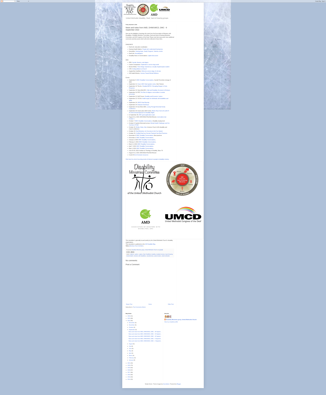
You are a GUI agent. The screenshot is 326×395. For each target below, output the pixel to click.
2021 (129, 363)
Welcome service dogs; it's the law (151, 71)
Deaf (144, 254)
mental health (129, 256)
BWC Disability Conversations (145, 80)
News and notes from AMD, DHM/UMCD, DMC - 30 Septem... (145, 331)
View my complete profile (171, 322)
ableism (132, 254)
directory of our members (136, 246)
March (131, 355)
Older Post (171, 304)
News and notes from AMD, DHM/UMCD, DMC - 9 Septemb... (145, 338)
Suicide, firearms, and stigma (140, 62)
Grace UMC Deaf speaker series (146, 84)
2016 (129, 374)
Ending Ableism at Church (139, 69)
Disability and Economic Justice (153, 96)
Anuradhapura (139, 53)
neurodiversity (150, 256)
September (132, 329)
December (132, 322)
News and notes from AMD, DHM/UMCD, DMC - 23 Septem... (145, 334)
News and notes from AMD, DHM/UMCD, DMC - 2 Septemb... (145, 341)
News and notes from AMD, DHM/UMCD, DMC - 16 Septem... (145, 336)
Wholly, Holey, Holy (141, 127)
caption (141, 254)
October (131, 327)
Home (150, 304)
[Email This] (127, 252)
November (132, 325)
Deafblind (148, 254)
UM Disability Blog (150, 244)
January (131, 360)
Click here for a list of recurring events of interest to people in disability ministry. (147, 159)
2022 (129, 320)
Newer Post (129, 304)
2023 (129, 318)
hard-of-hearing (169, 254)
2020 (129, 365)
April (130, 353)
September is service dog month (150, 64)
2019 (129, 367)
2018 (129, 370)
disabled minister (160, 254)
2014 (129, 379)
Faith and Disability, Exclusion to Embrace (158, 90)
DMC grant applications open (147, 115)
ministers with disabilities (140, 256)
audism (136, 254)
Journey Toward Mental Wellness (149, 73)
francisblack (166, 384)
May (130, 350)
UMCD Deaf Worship (143, 102)
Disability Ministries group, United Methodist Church (181, 319)
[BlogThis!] (129, 252)
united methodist (166, 256)
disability (153, 254)
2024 (129, 316)
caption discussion (153, 55)
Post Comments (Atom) (139, 307)
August (131, 343)
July (130, 346)
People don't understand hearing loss (152, 49)
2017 (129, 372)
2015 (129, 377)
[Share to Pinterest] (133, 252)
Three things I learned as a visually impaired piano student (153, 66)
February (131, 357)
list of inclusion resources (141, 155)
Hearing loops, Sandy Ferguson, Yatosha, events (149, 51)
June (130, 348)
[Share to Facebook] (132, 252)
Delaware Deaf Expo (143, 104)
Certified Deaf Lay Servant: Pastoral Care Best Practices (151, 133)
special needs (157, 256)
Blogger (179, 384)
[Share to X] (130, 252)
